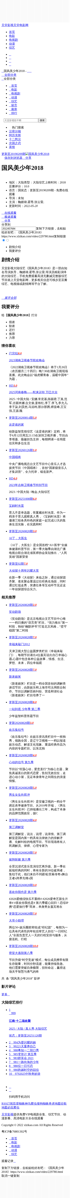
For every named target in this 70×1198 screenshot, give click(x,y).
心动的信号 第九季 (21, 762)
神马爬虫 (31, 1103)
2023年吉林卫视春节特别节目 (28, 485)
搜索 (42, 120)
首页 (12, 32)
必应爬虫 (13, 1107)
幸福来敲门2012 (19, 644)
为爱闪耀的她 (22, 1042)
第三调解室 (16, 827)
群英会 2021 (21, 1058)
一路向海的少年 (24, 1062)
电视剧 (13, 39)
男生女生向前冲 (19, 794)
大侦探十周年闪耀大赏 (24, 570)
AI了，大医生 (18, 538)
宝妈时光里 (16, 505)
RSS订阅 (7, 1103)
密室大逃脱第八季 (21, 953)
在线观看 (8, 212)
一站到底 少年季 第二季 (24, 709)
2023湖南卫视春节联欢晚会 (27, 360)
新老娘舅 (15, 676)
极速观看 (8, 216)
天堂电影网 (20, 25)
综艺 (12, 47)
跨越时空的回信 (24, 1069)
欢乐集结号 (16, 729)
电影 (12, 35)
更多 (5, 994)
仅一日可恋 (21, 1065)
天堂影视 (7, 25)
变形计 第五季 (23, 1054)
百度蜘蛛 (19, 1103)
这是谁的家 (16, 424)
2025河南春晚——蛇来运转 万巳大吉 (33, 392)
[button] (15, 247)
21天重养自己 (22, 1046)
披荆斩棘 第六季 (20, 859)
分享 (26, 157)
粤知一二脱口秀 (24, 1050)
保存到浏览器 (13, 157)
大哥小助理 (16, 920)
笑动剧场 (15, 611)
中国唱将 (15, 457)
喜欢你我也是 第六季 (23, 892)
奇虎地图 (55, 1103)
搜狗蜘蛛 (43, 1103)
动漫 (12, 43)
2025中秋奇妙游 (24, 1073)
